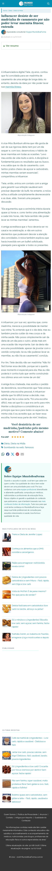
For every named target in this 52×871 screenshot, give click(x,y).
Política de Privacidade (27, 814)
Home (5, 10)
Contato (9, 817)
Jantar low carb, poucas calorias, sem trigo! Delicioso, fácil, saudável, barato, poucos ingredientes (30, 755)
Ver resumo (12, 45)
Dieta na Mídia (18, 10)
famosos (29, 447)
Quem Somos (9, 814)
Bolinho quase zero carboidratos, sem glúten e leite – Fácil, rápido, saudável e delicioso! (30, 798)
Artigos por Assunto (23, 817)
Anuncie (43, 814)
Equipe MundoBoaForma (36, 32)
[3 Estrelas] (18, 437)
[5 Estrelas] (23, 437)
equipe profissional (28, 489)
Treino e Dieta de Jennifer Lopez (27, 534)
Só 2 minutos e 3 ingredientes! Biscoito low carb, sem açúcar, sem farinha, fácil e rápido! (30, 623)
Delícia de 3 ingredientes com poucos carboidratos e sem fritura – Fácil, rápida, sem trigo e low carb (30, 580)
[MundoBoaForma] (26, 3)
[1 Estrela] (12, 437)
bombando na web (14, 447)
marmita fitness (13, 86)
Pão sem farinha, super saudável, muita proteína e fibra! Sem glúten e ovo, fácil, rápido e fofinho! (30, 784)
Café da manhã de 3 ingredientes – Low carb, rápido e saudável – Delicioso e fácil (30, 741)
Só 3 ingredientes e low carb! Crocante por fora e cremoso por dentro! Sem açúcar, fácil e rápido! (30, 770)
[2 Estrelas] (15, 437)
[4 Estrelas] (20, 437)
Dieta (10, 10)
